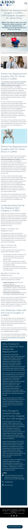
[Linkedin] (14, 515)
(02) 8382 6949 (8, 482)
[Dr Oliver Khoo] (7, 2)
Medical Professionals (15, 510)
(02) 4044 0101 (8, 485)
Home (3, 52)
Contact (13, 512)
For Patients (5, 510)
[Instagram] (11, 515)
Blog (23, 510)
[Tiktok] (16, 515)
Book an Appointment (14, 526)
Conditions (14, 509)
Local (7, 52)
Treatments (21, 509)
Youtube (16, 47)
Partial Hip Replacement (15, 52)
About (8, 509)
